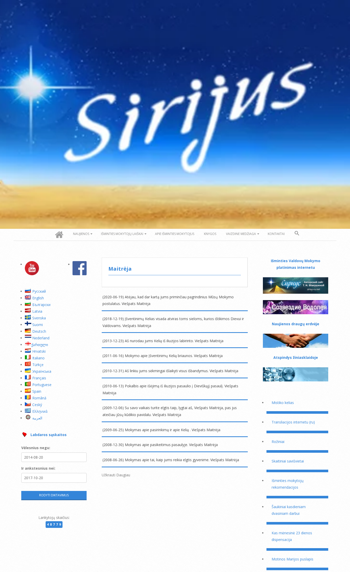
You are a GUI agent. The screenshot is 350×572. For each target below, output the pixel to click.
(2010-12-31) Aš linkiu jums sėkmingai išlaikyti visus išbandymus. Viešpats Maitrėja (170, 370)
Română (39, 398)
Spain (36, 391)
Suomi (37, 324)
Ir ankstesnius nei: (38, 468)
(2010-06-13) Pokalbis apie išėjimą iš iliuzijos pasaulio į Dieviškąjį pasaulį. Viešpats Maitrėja (170, 389)
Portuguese (42, 384)
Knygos (210, 234)
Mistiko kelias (283, 402)
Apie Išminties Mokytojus (174, 234)
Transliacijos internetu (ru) (293, 422)
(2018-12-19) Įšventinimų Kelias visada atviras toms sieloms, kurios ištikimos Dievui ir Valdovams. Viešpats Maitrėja (173, 322)
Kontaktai (276, 234)
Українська (41, 371)
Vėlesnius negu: (35, 447)
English (38, 297)
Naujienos (81, 234)
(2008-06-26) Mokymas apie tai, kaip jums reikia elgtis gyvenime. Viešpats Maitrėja (170, 459)
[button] (297, 233)
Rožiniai (278, 441)
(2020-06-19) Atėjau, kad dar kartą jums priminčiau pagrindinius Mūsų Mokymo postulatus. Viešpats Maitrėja (168, 300)
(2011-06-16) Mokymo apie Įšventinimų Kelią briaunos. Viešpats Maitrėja (162, 355)
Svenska (39, 317)
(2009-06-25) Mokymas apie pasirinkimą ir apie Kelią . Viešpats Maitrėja (161, 429)
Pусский (39, 291)
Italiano (38, 358)
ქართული (39, 344)
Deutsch (39, 331)
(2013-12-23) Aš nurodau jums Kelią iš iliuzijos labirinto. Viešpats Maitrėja (162, 340)
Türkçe (38, 364)
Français (39, 378)
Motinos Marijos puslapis (292, 559)
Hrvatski (39, 351)
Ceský (37, 404)
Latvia (37, 311)
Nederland (40, 338)
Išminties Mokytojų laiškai (122, 234)
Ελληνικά (39, 411)
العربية (37, 418)
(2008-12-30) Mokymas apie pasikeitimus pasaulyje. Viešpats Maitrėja (160, 444)
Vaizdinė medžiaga (241, 234)
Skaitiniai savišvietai (288, 461)
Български (41, 304)
